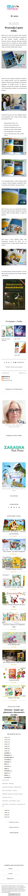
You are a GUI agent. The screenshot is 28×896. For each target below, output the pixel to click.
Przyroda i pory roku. (7, 797)
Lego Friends (5, 780)
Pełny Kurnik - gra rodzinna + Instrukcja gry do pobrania (14, 534)
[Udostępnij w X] (9, 362)
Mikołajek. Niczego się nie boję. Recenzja (12, 794)
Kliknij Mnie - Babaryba (8, 783)
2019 (5, 746)
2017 (5, 750)
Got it (18, 894)
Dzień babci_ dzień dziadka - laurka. (11, 800)
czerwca (7, 766)
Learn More (12, 894)
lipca (6, 764)
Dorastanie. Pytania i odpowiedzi (6, 339)
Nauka (20, 367)
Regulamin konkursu (14, 822)
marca (6, 773)
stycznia (7, 777)
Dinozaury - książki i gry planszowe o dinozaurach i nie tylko (14, 712)
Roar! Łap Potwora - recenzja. (9, 790)
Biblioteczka (14, 367)
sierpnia (7, 762)
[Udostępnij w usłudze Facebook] (11, 362)
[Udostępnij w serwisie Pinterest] (13, 362)
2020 (6, 744)
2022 (6, 739)
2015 (5, 812)
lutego (6, 775)
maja (6, 768)
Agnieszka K (6, 378)
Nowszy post (6, 373)
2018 (5, 748)
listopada (7, 755)
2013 (5, 817)
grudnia (7, 753)
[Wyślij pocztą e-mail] (4, 362)
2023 (6, 737)
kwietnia (7, 770)
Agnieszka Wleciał (7, 380)
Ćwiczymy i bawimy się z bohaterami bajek (14, 627)
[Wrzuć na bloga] (6, 362)
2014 (5, 814)
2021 (5, 742)
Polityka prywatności (14, 827)
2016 (5, 810)
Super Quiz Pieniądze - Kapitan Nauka (11, 787)
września (7, 759)
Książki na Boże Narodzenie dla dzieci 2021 (14, 607)
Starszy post (22, 373)
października (8, 757)
